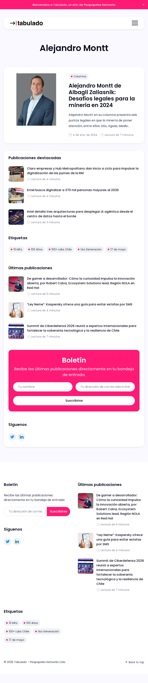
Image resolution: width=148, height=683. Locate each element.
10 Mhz (17, 249)
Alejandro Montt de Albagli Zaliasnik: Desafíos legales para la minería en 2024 (102, 95)
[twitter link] (12, 437)
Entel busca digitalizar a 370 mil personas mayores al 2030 (73, 190)
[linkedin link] (21, 437)
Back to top (136, 662)
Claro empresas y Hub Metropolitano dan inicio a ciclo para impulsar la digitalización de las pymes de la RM (83, 170)
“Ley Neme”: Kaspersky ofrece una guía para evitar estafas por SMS (79, 304)
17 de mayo (118, 249)
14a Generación (91, 249)
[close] (143, 5)
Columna (80, 76)
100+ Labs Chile (61, 249)
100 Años (37, 249)
